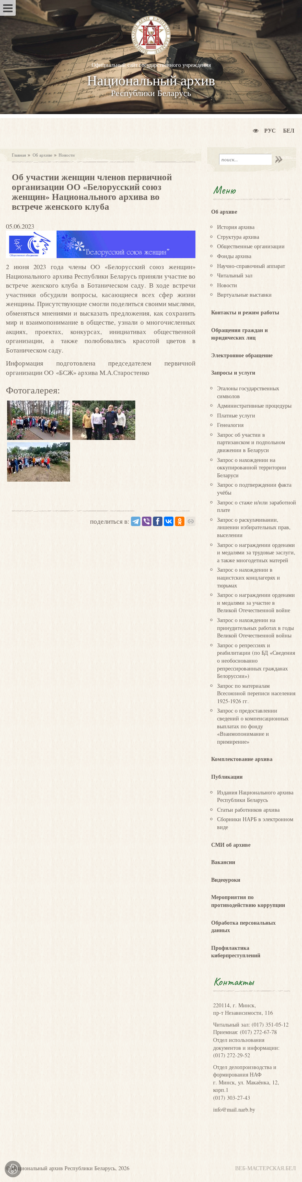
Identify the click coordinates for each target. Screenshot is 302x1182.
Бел (288, 130)
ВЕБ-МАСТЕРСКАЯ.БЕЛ (265, 1168)
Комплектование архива (242, 759)
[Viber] (146, 521)
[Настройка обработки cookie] (13, 1169)
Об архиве (42, 155)
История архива (235, 227)
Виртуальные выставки (244, 294)
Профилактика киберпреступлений (235, 952)
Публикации (227, 776)
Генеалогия (230, 424)
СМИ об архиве (230, 844)
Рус (270, 130)
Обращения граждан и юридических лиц (239, 334)
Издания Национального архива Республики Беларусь (255, 796)
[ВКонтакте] (168, 521)
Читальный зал (234, 275)
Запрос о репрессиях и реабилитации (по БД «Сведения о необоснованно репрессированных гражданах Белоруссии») (256, 660)
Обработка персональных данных (243, 926)
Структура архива (238, 236)
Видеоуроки (225, 879)
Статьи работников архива (248, 809)
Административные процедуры (254, 405)
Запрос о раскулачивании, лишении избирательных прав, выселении (254, 527)
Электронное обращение (242, 355)
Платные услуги (236, 415)
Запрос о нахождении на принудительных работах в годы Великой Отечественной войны (255, 627)
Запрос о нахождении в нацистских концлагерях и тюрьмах (248, 577)
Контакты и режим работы (245, 312)
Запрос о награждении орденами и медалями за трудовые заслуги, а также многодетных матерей (256, 552)
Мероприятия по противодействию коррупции (248, 901)
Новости (67, 155)
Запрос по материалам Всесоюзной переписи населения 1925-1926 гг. (256, 693)
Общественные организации (251, 246)
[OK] (179, 521)
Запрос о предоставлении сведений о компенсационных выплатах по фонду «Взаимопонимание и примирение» (253, 726)
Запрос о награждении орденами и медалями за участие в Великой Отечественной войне (256, 602)
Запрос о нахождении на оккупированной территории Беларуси (251, 467)
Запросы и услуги (233, 372)
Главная (19, 155)
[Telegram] (135, 521)
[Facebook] (157, 521)
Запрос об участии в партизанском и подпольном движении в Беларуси (251, 442)
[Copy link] (190, 521)
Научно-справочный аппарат (251, 266)
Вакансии (223, 862)
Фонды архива (234, 256)
